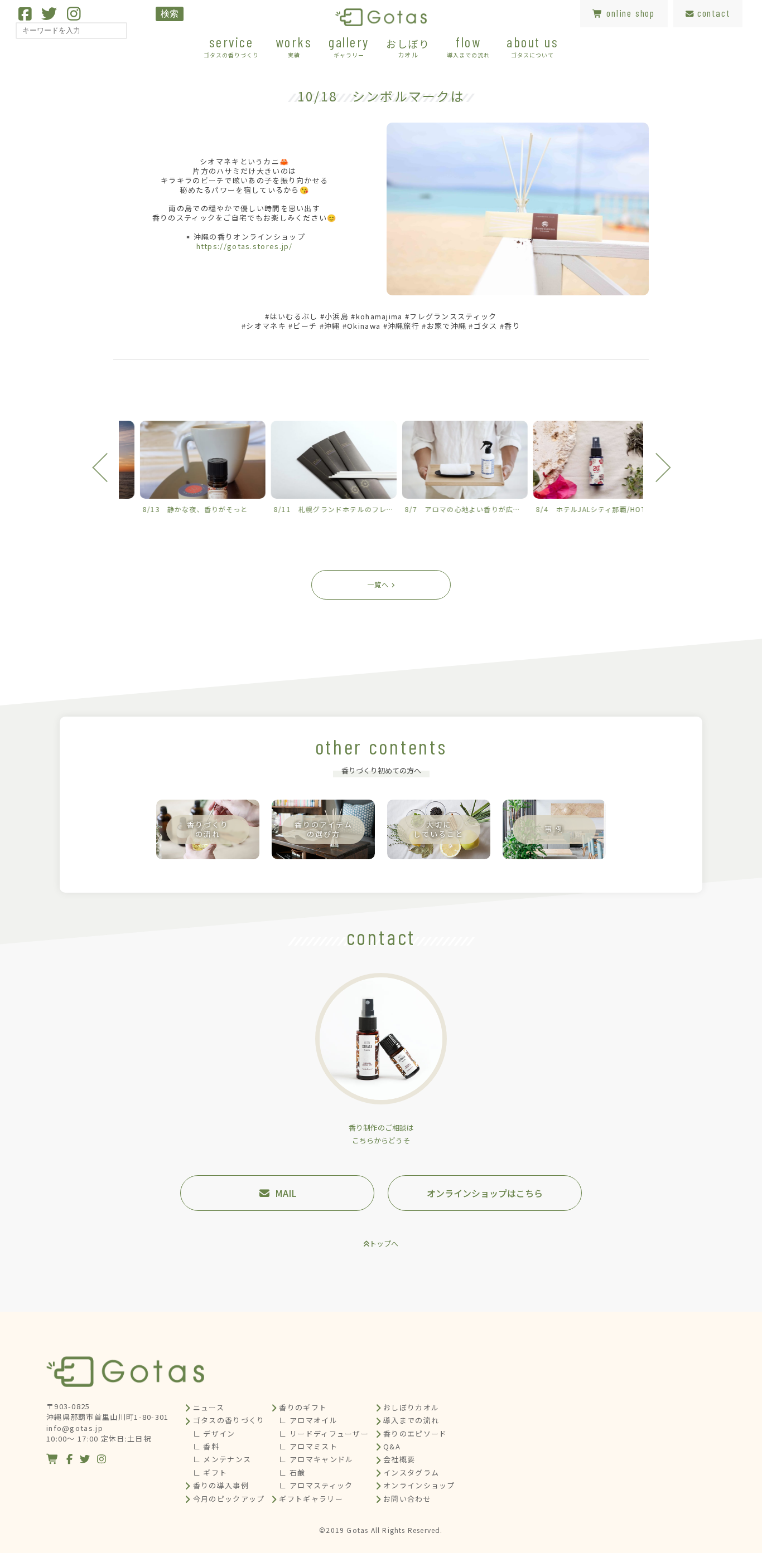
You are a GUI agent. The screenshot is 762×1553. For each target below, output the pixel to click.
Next (655, 467)
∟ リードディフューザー (324, 1433)
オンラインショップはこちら (485, 1193)
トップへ (383, 1243)
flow (468, 46)
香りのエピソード (415, 1433)
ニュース (208, 1407)
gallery (349, 46)
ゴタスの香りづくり (229, 1420)
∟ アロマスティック (316, 1485)
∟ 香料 (206, 1446)
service (231, 46)
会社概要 (399, 1459)
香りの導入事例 (221, 1485)
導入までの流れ (411, 1420)
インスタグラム (411, 1472)
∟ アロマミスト (308, 1446)
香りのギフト (303, 1407)
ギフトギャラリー (311, 1498)
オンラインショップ (419, 1485)
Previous (106, 467)
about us (532, 46)
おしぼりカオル (411, 1407)
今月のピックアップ (229, 1498)
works (294, 46)
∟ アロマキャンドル (316, 1459)
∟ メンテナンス (222, 1459)
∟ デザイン (214, 1433)
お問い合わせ (407, 1498)
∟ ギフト (210, 1472)
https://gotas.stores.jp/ (244, 246)
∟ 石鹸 (292, 1472)
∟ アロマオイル (308, 1420)
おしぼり (408, 47)
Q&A (392, 1446)
